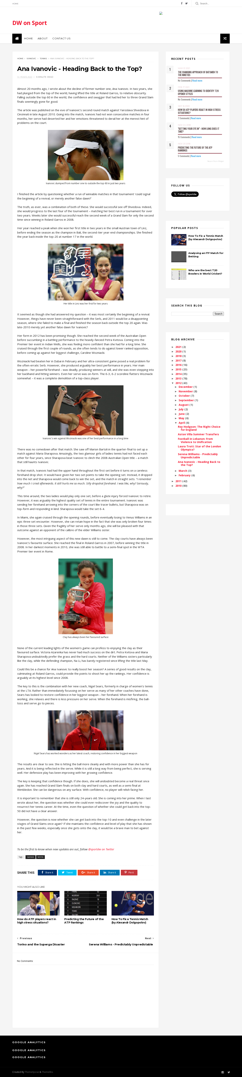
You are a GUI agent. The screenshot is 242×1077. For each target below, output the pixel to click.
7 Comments (183, 118)
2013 (178, 378)
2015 (178, 369)
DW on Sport (29, 23)
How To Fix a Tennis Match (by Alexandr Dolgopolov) (130, 920)
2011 (178, 481)
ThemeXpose (32, 1072)
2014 (178, 374)
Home (15, 3)
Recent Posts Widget (215, 161)
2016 (178, 365)
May (182, 418)
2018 (178, 356)
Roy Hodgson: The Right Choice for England (199, 428)
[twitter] (186, 3)
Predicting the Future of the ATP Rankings (84, 920)
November (186, 391)
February (185, 475)
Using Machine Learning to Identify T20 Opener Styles (198, 92)
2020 (178, 351)
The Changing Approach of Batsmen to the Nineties (198, 73)
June (182, 414)
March (183, 471)
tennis (43, 58)
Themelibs (47, 1072)
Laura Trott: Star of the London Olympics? (199, 448)
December (186, 387)
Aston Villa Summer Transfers (198, 434)
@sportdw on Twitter (101, 849)
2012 (178, 383)
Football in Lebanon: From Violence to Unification (195, 440)
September (187, 400)
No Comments (184, 80)
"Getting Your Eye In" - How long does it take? (198, 130)
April (182, 422)
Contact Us (61, 38)
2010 (178, 485)
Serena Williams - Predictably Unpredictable (198, 455)
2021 (178, 347)
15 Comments (184, 137)
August (184, 405)
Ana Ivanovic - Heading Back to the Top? (199, 463)
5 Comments (183, 156)
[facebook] (181, 3)
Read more (197, 80)
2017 (178, 360)
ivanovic (31, 58)
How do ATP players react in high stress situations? (36, 920)
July (181, 409)
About (43, 38)
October (185, 395)
